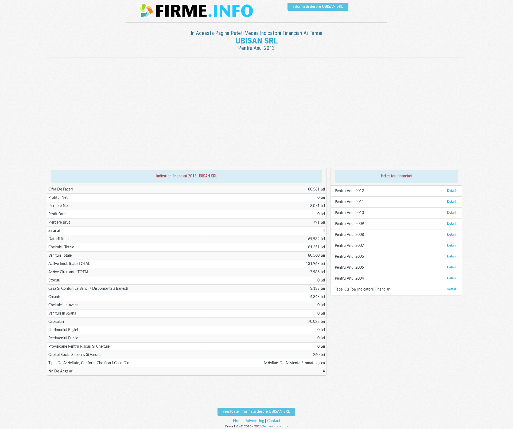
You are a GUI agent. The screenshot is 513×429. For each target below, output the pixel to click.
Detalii (451, 190)
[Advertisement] (256, 75)
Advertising (255, 421)
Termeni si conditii (275, 426)
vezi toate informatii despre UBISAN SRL (256, 412)
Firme (237, 421)
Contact (273, 421)
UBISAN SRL (256, 40)
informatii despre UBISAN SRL (318, 7)
